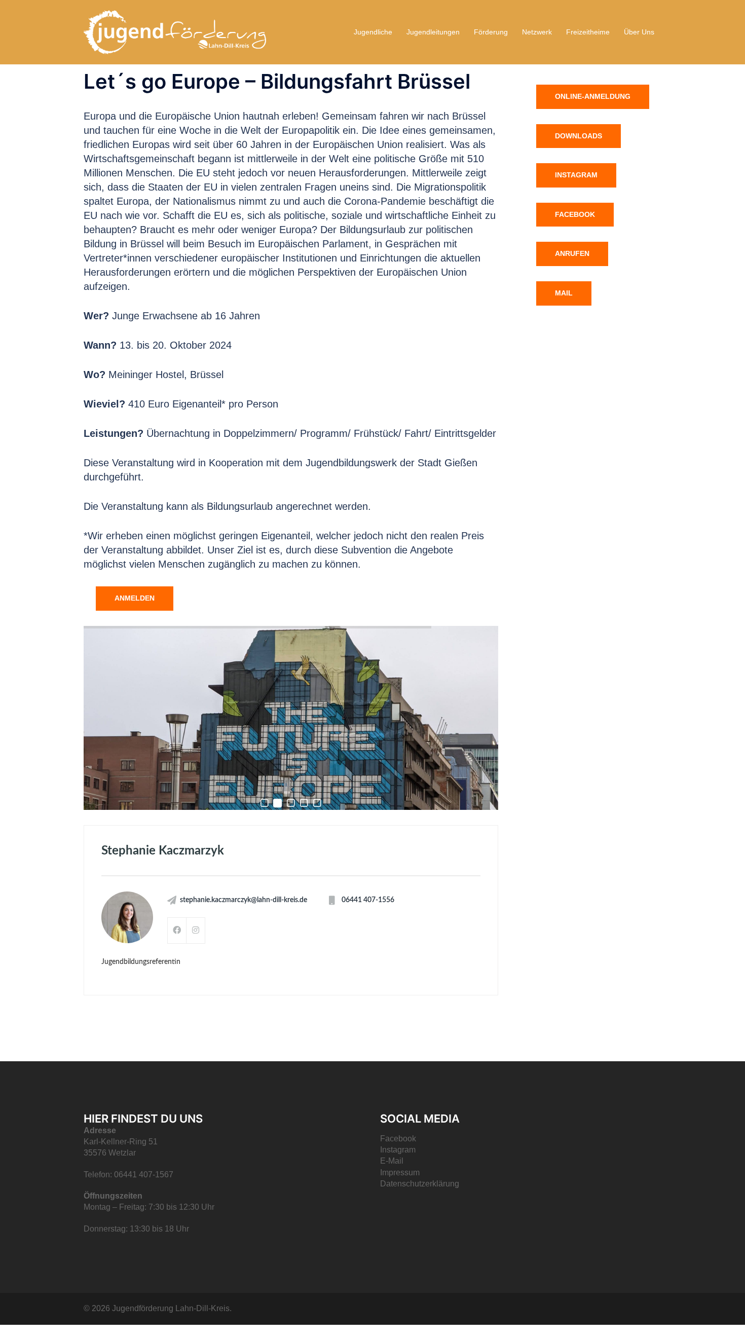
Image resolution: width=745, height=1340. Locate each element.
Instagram (576, 175)
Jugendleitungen (433, 32)
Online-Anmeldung (592, 96)
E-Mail (391, 1161)
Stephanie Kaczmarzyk (162, 851)
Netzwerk (537, 32)
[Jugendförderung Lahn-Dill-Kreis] (175, 31)
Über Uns (639, 32)
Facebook (575, 214)
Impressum (400, 1172)
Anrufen (572, 253)
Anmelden (135, 598)
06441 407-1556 (368, 900)
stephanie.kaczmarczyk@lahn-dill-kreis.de (243, 900)
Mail (564, 293)
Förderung (491, 32)
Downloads (578, 136)
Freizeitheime (588, 32)
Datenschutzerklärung (419, 1183)
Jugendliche (373, 32)
